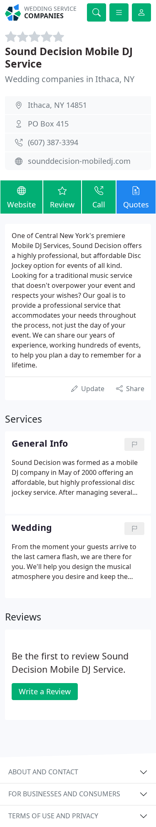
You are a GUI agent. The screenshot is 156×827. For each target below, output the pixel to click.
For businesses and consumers (64, 793)
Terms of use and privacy (53, 815)
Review (62, 204)
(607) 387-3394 (53, 142)
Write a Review (45, 691)
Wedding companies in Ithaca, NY (69, 79)
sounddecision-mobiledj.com (79, 161)
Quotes (136, 204)
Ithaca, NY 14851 (57, 105)
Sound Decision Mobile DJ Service (69, 57)
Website (21, 204)
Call (98, 204)
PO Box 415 (48, 124)
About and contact (43, 771)
